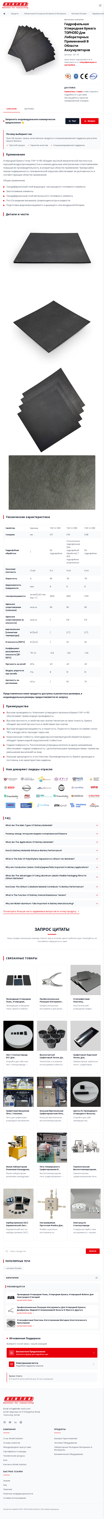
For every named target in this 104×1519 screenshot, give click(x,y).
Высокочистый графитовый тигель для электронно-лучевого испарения (52, 1056)
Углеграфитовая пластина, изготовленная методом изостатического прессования (82, 1000)
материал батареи (79, 14)
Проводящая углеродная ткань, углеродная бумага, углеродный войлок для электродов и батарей (18, 1000)
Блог (5, 1460)
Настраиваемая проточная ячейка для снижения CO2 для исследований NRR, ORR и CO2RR (51, 1224)
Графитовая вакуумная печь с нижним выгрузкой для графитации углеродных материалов (17, 1112)
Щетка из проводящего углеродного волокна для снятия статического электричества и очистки (85, 1112)
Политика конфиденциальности (18, 1493)
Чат (74, 121)
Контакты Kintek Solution (15, 1464)
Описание (11, 109)
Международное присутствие (17, 1447)
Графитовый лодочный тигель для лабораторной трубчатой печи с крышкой (85, 1056)
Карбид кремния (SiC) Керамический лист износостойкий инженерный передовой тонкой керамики (17, 1224)
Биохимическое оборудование (68, 1454)
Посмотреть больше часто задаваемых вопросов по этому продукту (39, 911)
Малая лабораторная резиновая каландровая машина (18, 1168)
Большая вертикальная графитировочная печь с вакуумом (51, 1112)
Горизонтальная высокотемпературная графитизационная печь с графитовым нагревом (85, 1168)
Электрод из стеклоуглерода (81, 1224)
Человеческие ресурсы (14, 1455)
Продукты (15, 14)
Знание (6, 1480)
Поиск (93, 1251)
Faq (5, 1485)
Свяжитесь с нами (73, 91)
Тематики (7, 1489)
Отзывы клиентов (11, 1442)
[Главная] (4, 14)
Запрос (91, 121)
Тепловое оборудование (65, 1442)
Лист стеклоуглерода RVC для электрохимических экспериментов (16, 1056)
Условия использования (14, 1498)
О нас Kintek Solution (13, 1438)
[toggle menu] (100, 5)
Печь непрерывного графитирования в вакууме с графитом (50, 1168)
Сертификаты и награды (14, 1451)
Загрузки (29, 109)
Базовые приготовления (65, 1438)
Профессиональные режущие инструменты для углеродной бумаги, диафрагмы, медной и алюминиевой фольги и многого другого (52, 1000)
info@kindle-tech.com (20, 1408)
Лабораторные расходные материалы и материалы (45, 14)
